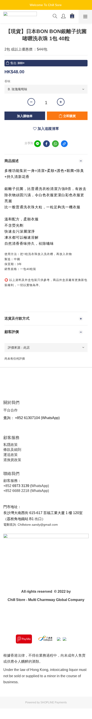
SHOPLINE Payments (53, 702)
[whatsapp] (55, 143)
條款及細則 (12, 449)
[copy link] (64, 143)
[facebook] (46, 143)
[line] (37, 143)
